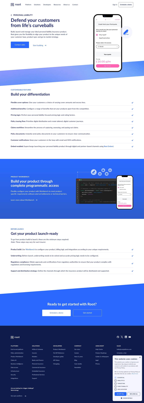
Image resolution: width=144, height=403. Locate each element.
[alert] (127, 378)
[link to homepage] (16, 4)
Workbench (30, 249)
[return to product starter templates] (12, 15)
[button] (28, 4)
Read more (135, 374)
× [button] (140, 357)
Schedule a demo (126, 4)
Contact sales (20, 45)
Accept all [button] (120, 394)
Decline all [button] (134, 394)
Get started (87, 313)
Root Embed (108, 146)
